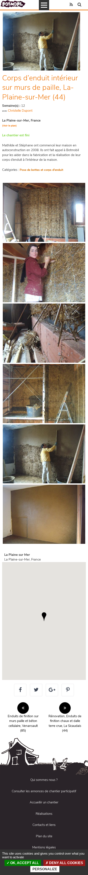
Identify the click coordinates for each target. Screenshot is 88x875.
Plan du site (44, 836)
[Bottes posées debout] (44, 212)
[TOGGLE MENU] (44, 5)
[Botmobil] (13, 4)
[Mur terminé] (44, 514)
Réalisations (44, 814)
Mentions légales (44, 847)
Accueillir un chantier (44, 802)
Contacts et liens (44, 825)
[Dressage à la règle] (44, 454)
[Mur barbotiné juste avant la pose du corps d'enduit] (44, 393)
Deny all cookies (65, 863)
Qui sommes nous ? (44, 780)
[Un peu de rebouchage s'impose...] (44, 272)
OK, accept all (24, 863)
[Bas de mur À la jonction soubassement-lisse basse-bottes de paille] (44, 333)
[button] (44, 616)
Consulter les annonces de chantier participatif (44, 791)
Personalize (44, 869)
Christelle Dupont (20, 110)
